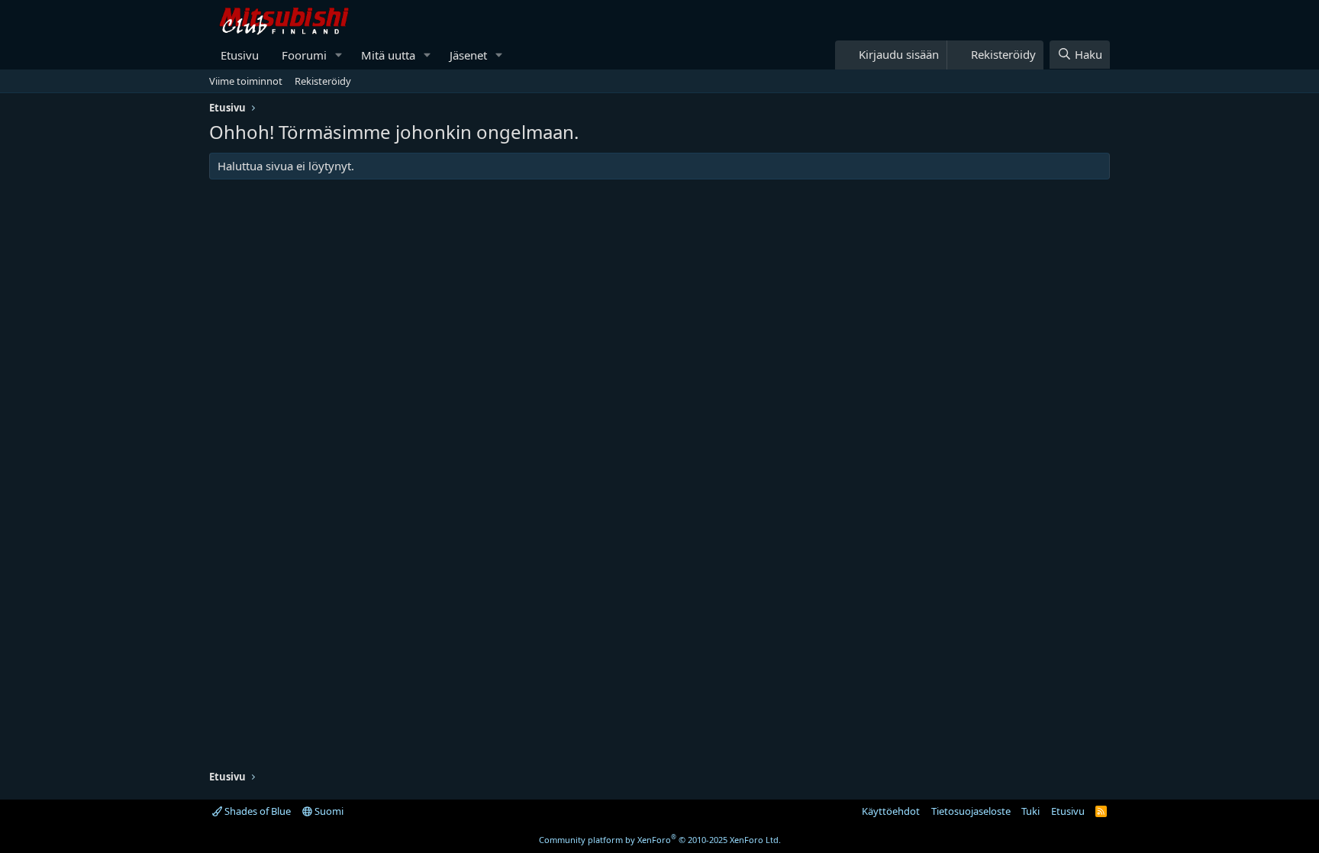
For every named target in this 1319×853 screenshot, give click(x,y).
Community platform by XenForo (660, 839)
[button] (339, 55)
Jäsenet (468, 55)
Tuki (1030, 811)
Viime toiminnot (245, 81)
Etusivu (240, 55)
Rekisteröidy (323, 81)
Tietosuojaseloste (971, 811)
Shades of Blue (256, 811)
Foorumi (304, 55)
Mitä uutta (388, 55)
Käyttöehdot (891, 811)
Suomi (327, 811)
